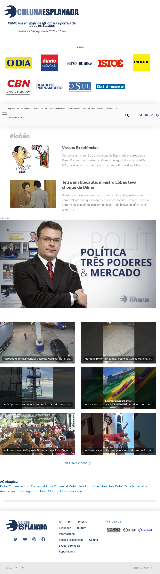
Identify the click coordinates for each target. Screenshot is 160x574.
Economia (65, 528)
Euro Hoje (92, 486)
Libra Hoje (107, 486)
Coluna (93, 539)
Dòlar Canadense (127, 486)
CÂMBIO (109, 109)
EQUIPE (11, 109)
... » (144, 165)
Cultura (81, 528)
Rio (70, 522)
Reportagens (67, 551)
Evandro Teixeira (69, 545)
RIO (46, 109)
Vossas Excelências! (81, 147)
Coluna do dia (16, 118)
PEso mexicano (71, 491)
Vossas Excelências (93, 109)
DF (42, 109)
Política (83, 522)
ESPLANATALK (74, 109)
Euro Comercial (34, 486)
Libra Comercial (57, 486)
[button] (127, 115)
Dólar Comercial (11, 486)
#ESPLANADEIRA (58, 109)
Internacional (67, 533)
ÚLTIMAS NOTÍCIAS (30, 109)
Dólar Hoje (76, 486)
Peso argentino (28, 491)
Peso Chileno (49, 491)
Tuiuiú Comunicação (142, 568)
